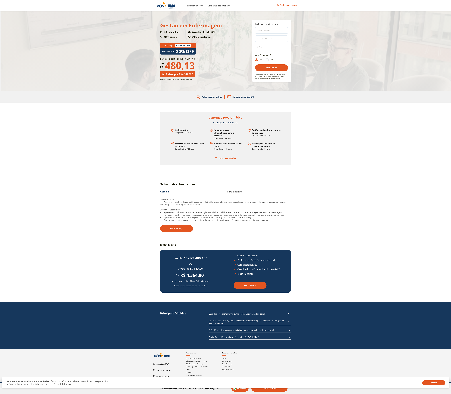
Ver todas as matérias (225, 158)
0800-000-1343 (162, 364)
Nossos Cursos (194, 5)
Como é (164, 191)
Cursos (224, 358)
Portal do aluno (163, 370)
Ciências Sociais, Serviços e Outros (196, 361)
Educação (189, 372)
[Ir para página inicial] (166, 5)
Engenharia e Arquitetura (194, 375)
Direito (188, 369)
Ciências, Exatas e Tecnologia (195, 364)
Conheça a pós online (218, 5)
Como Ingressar (227, 361)
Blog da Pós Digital (227, 369)
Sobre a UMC (226, 367)
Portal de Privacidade (63, 384)
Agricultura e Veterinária (193, 358)
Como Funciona (227, 364)
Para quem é (234, 191)
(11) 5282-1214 (162, 376)
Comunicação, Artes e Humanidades (197, 367)
